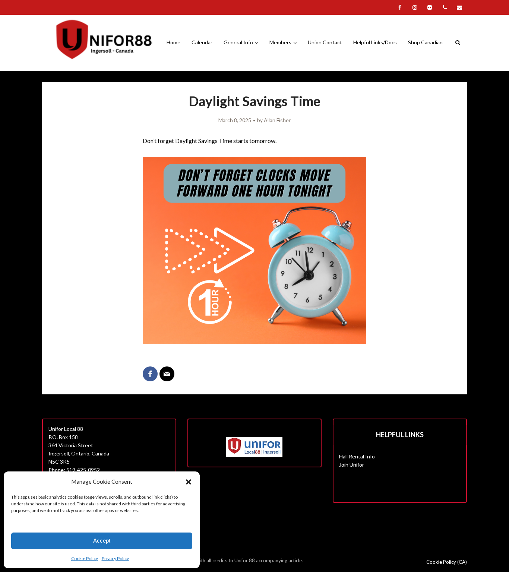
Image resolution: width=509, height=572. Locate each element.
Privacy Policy (115, 558)
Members (280, 42)
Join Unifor (351, 464)
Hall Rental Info (357, 456)
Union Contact (325, 42)
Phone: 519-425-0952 (74, 470)
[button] (188, 482)
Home (173, 42)
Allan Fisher (277, 120)
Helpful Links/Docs (375, 42)
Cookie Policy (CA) (446, 562)
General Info (238, 42)
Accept (101, 540)
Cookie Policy (84, 558)
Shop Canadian (425, 42)
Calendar (202, 42)
